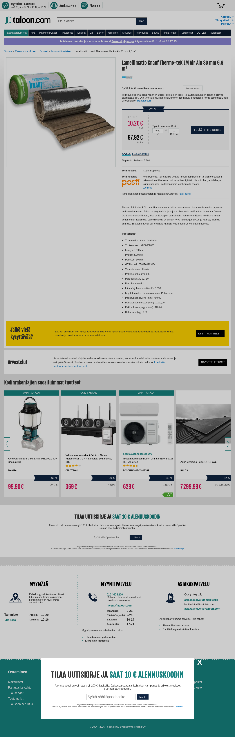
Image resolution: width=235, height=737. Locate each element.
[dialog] (117, 368)
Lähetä (142, 697)
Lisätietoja (179, 707)
